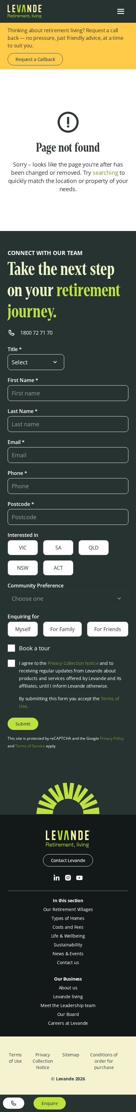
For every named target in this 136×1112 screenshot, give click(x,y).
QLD (94, 547)
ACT (58, 567)
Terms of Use (15, 1058)
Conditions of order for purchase (104, 1061)
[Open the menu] (120, 11)
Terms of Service (30, 746)
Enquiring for (23, 616)
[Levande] (25, 16)
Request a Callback (35, 59)
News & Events (68, 954)
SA (58, 547)
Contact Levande (68, 860)
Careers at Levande (68, 1023)
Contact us (68, 962)
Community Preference (36, 585)
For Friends (107, 629)
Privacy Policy (112, 738)
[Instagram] (68, 878)
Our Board (68, 1014)
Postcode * (21, 504)
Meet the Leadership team (68, 1005)
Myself (22, 629)
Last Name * (23, 411)
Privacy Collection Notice (73, 663)
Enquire (49, 1103)
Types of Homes (68, 918)
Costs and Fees (68, 927)
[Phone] (14, 1103)
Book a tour (34, 648)
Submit (22, 724)
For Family (62, 629)
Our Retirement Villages (68, 909)
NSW (22, 567)
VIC (23, 547)
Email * (16, 442)
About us (68, 988)
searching (105, 172)
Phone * (17, 473)
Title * (15, 349)
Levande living (68, 997)
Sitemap (70, 1055)
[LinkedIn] (56, 878)
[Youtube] (79, 878)
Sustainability (68, 945)
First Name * (23, 380)
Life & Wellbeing (68, 936)
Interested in (23, 535)
